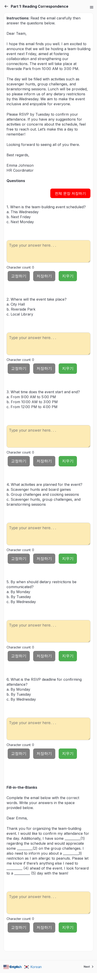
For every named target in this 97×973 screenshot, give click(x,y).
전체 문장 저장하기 (70, 193)
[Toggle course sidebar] (91, 7)
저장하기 (44, 276)
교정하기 (18, 276)
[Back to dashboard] (6, 6)
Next (87, 966)
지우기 (68, 276)
